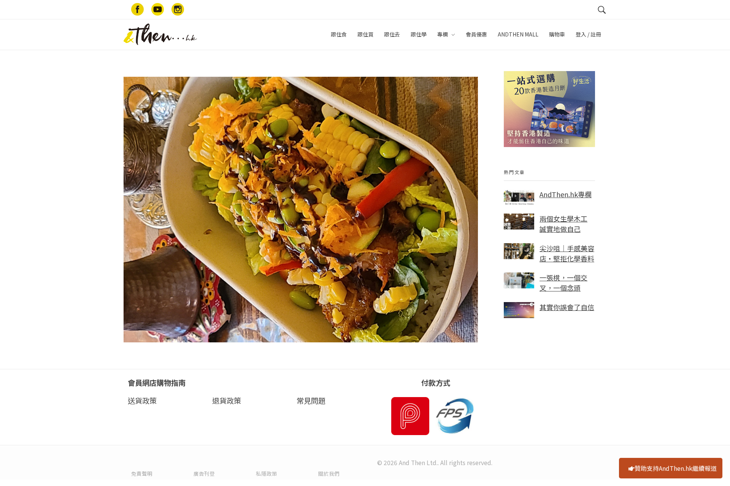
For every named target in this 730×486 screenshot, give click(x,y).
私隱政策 (266, 473)
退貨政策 (226, 400)
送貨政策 (142, 400)
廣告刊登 (204, 473)
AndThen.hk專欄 (566, 194)
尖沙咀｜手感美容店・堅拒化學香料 (567, 253)
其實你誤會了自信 (567, 307)
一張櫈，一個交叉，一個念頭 (563, 282)
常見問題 (311, 400)
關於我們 (329, 473)
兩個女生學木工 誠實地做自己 (563, 224)
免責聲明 (141, 473)
